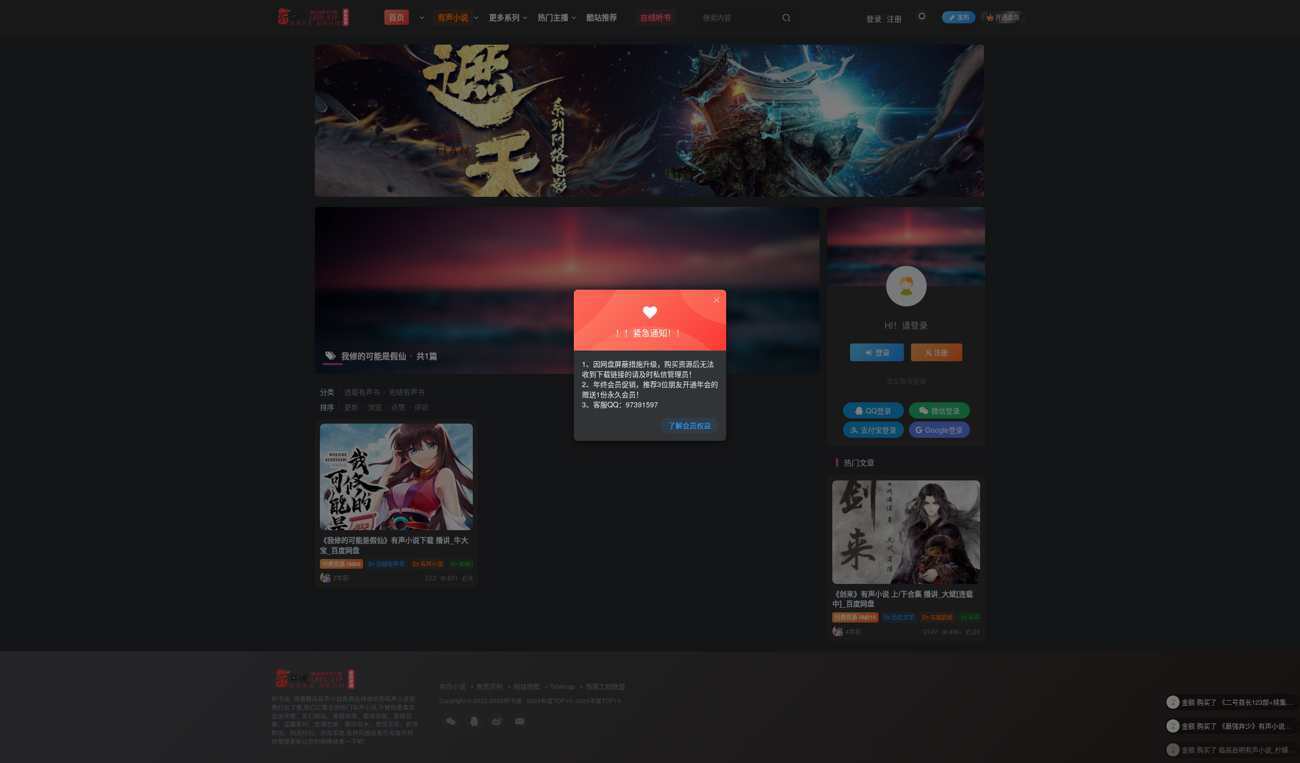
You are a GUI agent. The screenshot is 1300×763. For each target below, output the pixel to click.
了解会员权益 (689, 425)
